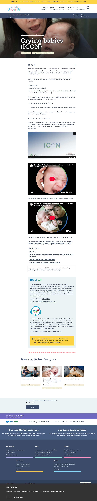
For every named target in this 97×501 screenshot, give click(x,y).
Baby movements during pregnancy (15, 450)
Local (85, 16)
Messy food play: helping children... (73, 450)
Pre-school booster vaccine (23, 464)
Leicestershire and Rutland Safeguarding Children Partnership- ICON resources (51, 256)
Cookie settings (18, 497)
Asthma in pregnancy (11, 454)
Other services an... (55, 388)
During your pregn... (33, 385)
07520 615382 (52, 301)
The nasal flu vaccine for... (70, 452)
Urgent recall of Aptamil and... (43, 454)
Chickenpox (57, 469)
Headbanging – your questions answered (64, 464)
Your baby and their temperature (43, 452)
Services (76, 16)
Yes (29, 403)
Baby (53, 8)
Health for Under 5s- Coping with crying (42, 259)
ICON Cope (32, 252)
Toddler (62, 8)
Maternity (26, 53)
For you (80, 8)
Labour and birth (76, 385)
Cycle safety (19, 469)
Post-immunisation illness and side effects (46, 450)
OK (9, 497)
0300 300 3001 (58, 331)
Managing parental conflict (61, 466)
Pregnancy (44, 8)
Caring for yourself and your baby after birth (43, 53)
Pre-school (70, 8)
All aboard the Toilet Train (23, 466)
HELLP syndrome (10, 452)
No (34, 403)
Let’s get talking (68, 454)
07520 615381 (46, 299)
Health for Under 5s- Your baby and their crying (44, 262)
